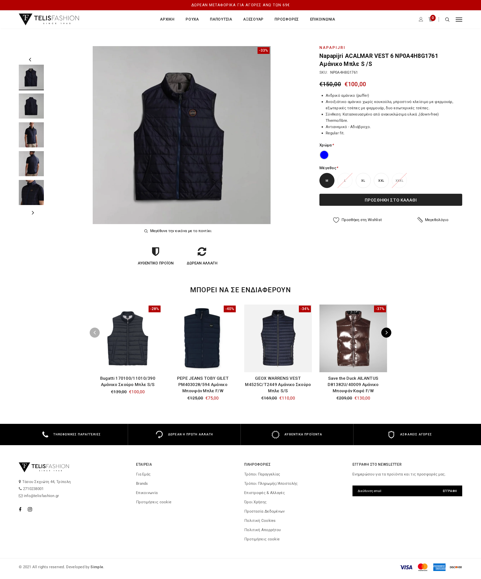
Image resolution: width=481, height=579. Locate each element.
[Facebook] (20, 509)
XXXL (399, 180)
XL (363, 180)
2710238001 (33, 489)
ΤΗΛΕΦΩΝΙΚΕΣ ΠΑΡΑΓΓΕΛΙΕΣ (77, 434)
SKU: (323, 72)
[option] (182, 135)
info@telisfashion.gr (41, 496)
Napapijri (332, 47)
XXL (381, 180)
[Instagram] (30, 509)
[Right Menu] (459, 19)
